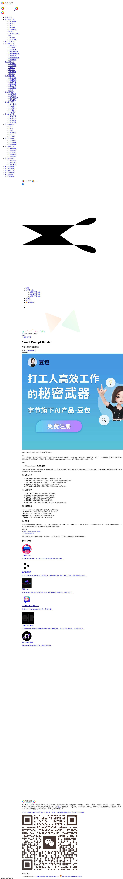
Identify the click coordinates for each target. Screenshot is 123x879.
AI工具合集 (30, 290)
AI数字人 (53, 812)
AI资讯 (28, 298)
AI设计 (29, 812)
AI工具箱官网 (38, 876)
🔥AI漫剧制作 (30, 302)
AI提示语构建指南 (28, 533)
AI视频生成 (61, 812)
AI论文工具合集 (35, 294)
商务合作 (75, 812)
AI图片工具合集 (35, 296)
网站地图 (68, 812)
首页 (27, 288)
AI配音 (34, 812)
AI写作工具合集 (35, 292)
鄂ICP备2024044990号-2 (51, 876)
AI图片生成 (46, 812)
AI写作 (24, 812)
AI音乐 (39, 812)
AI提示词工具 (26, 337)
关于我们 (29, 300)
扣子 (59, 807)
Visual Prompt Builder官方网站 (32, 531)
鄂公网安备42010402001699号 (72, 876)
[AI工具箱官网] (32, 182)
